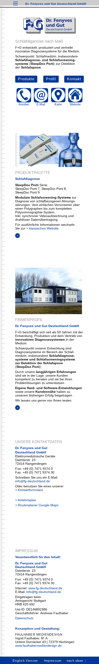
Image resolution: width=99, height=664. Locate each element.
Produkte (26, 79)
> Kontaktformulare (29, 490)
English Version (25, 660)
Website (75, 104)
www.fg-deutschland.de (45, 588)
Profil (51, 79)
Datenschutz (24, 618)
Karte (58, 104)
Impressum (53, 660)
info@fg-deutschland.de (32, 481)
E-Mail (41, 104)
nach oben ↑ (76, 660)
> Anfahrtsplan (25, 500)
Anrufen (24, 104)
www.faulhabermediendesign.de (38, 645)
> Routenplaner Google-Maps (36, 505)
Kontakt (74, 79)
